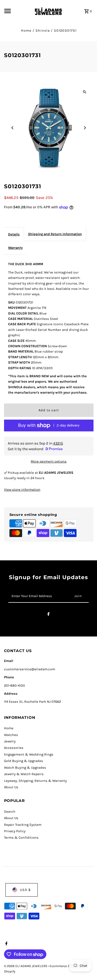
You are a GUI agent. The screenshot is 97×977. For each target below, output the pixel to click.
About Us (11, 787)
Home (26, 30)
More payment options (49, 461)
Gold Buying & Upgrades (23, 761)
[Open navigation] (17, 11)
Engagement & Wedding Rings (28, 754)
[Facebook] (48, 615)
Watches (11, 735)
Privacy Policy (15, 831)
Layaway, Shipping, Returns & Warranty (35, 781)
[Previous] (13, 128)
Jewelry (10, 741)
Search (9, 811)
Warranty (15, 248)
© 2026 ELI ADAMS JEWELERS (26, 966)
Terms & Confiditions (21, 837)
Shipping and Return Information (55, 234)
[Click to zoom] (85, 92)
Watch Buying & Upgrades (25, 767)
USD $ (25, 890)
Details (14, 234)
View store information (22, 489)
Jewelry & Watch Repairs (24, 774)
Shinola (43, 30)
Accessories (13, 748)
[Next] (85, 128)
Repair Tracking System (22, 825)
